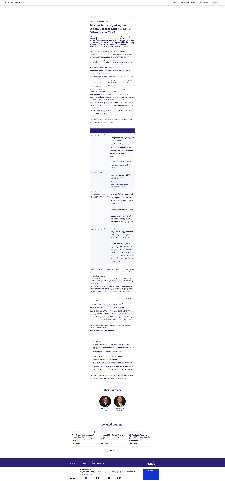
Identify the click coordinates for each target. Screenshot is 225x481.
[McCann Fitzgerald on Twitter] (150, 464)
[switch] (98, 478)
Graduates (205, 2)
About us (72, 461)
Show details (125, 477)
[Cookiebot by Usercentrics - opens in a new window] (72, 479)
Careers (200, 2)
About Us (175, 2)
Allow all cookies (151, 470)
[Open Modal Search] (215, 2)
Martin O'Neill (120, 408)
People (181, 2)
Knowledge (193, 2)
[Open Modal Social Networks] (133, 17)
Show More (112, 450)
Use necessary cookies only (151, 477)
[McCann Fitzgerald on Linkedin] (147, 464)
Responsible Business (97, 464)
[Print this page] (130, 17)
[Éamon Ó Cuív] (105, 401)
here (97, 43)
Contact (84, 464)
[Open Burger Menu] (221, 2)
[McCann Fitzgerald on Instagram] (153, 464)
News (83, 461)
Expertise (186, 2)
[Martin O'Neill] (120, 401)
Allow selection (151, 474)
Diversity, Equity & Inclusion (98, 463)
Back (94, 17)
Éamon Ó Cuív (105, 408)
